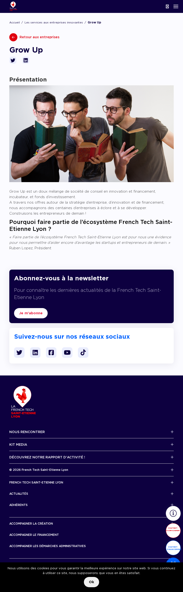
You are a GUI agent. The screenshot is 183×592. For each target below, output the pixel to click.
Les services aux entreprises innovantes (54, 22)
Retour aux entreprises (39, 37)
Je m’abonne (31, 313)
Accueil (14, 22)
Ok (91, 582)
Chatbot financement (174, 548)
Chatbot (173, 529)
